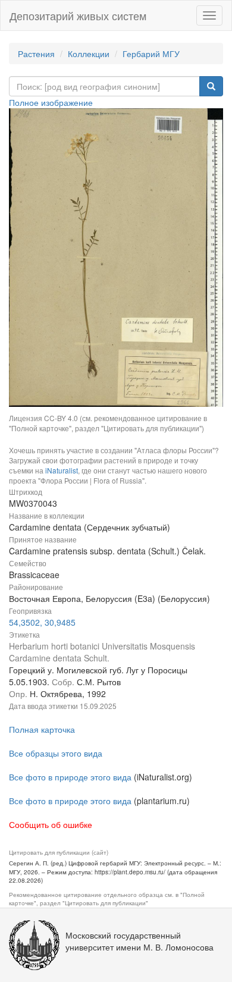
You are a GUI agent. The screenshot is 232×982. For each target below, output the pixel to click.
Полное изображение (51, 102)
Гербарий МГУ (151, 53)
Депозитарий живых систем (78, 15)
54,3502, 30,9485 (42, 622)
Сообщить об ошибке (50, 824)
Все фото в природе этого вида (70, 777)
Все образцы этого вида (55, 753)
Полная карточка (42, 729)
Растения (36, 53)
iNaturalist (61, 470)
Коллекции (88, 53)
